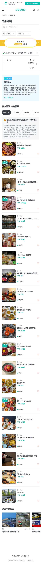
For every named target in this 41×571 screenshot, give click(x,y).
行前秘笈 (4, 15)
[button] (20, 53)
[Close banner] (2, 3)
